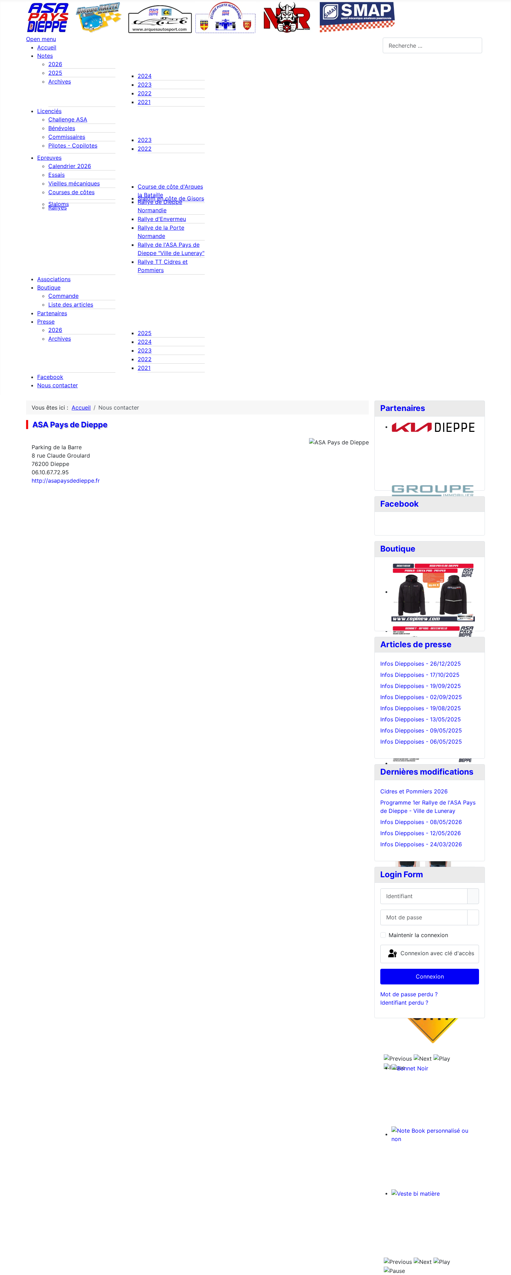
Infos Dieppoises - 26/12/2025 (420, 663)
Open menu (41, 38)
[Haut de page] (502, 1266)
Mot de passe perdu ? (409, 994)
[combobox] (432, 45)
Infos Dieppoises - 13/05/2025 (420, 719)
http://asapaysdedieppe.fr (66, 480)
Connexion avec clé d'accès (436, 953)
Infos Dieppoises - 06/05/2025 (421, 741)
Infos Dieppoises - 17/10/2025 (420, 674)
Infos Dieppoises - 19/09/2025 (420, 685)
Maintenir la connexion (418, 935)
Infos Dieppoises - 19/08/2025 (420, 708)
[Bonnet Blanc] (429, 594)
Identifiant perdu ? (404, 1002)
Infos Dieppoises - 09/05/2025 (421, 730)
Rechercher (368, 45)
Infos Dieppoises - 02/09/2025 (421, 697)
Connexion (430, 976)
